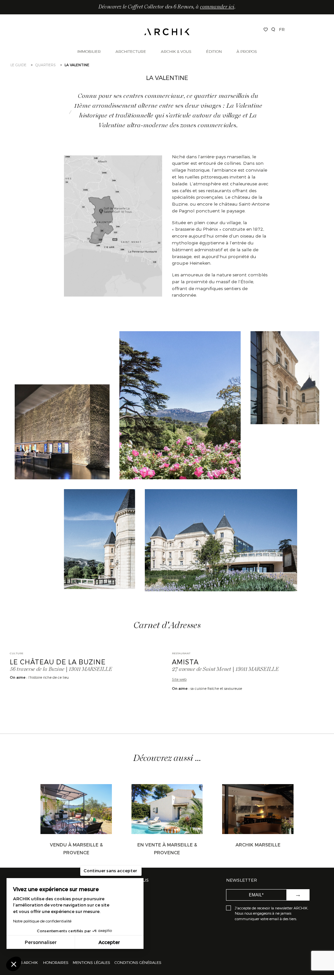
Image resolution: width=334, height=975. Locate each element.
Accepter (109, 942)
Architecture (130, 51)
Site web (179, 679)
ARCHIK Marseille (258, 844)
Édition (214, 51)
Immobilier (89, 51)
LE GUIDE (18, 65)
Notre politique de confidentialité (42, 921)
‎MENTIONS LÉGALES (91, 962)
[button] (14, 964)
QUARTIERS (45, 65)
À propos (246, 51)
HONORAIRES (56, 962)
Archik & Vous (176, 51)
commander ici (217, 7)
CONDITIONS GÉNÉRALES (137, 962)
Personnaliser (41, 942)
